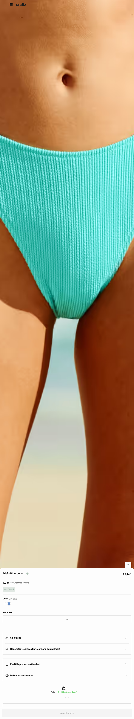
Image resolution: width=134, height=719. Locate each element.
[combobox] (67, 619)
